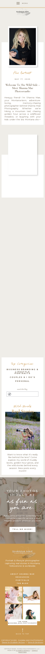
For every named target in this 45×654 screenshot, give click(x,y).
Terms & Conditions (35, 642)
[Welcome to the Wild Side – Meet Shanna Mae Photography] (22, 46)
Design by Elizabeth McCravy (13, 642)
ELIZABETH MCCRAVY (23, 650)
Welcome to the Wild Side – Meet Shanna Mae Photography (22, 88)
